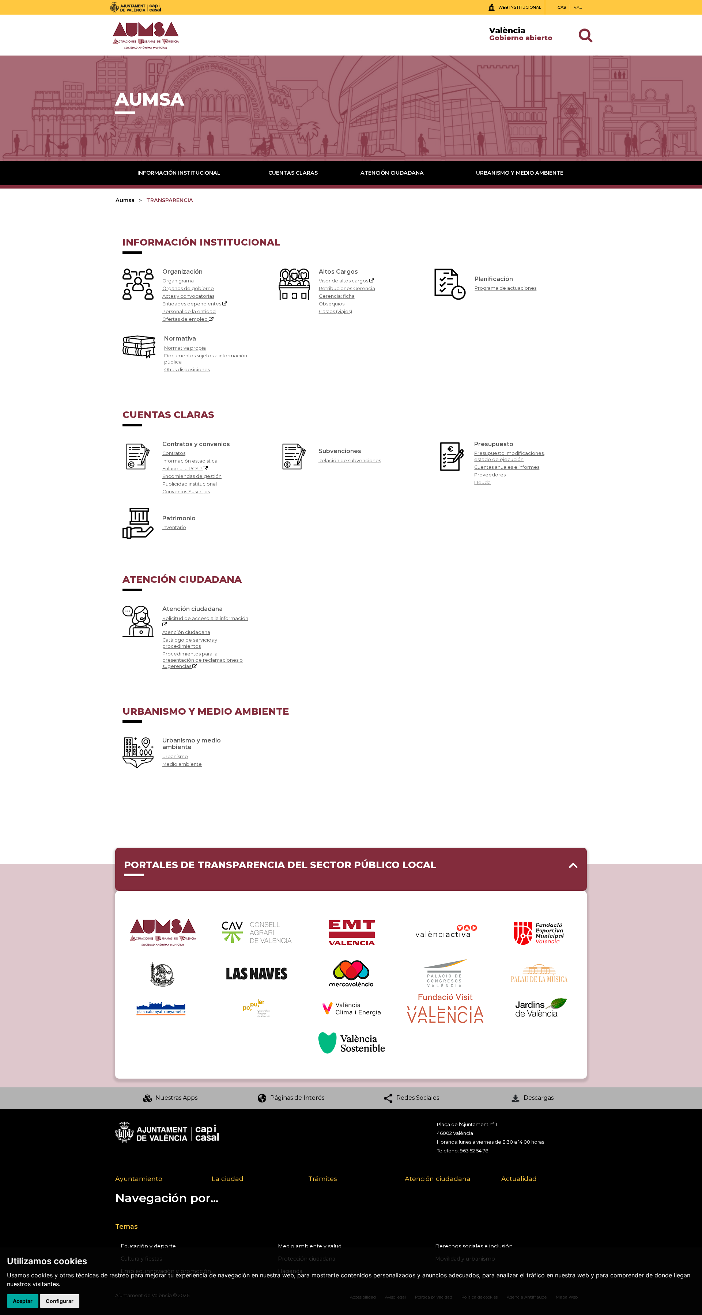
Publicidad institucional (189, 484)
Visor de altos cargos (344, 281)
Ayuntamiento (138, 1178)
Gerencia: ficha (337, 296)
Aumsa (125, 200)
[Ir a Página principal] (145, 34)
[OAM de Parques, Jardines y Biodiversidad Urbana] (539, 1007)
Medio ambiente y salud (309, 1246)
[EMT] (351, 931)
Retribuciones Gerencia (347, 288)
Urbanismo (175, 756)
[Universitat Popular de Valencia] (256, 1007)
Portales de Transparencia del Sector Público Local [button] (280, 864)
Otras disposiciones (187, 369)
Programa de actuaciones (505, 288)
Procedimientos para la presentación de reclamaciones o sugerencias (202, 660)
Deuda (482, 482)
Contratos (173, 453)
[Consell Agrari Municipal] (257, 931)
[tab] (351, 869)
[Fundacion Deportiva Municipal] (539, 931)
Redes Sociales (417, 1097)
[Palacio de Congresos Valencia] (445, 972)
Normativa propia (185, 348)
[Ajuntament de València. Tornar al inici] (135, 7)
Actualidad (519, 1178)
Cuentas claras (293, 173)
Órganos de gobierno (188, 288)
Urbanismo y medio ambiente (519, 173)
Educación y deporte (148, 1246)
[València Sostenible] (351, 1043)
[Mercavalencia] (351, 972)
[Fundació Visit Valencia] (445, 1007)
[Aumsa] (162, 931)
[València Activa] (445, 931)
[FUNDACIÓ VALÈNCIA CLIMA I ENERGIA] (351, 1007)
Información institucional (178, 173)
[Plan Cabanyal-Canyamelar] (162, 1007)
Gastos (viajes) (335, 311)
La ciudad (228, 1178)
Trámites (322, 1178)
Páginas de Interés (297, 1097)
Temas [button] (126, 1226)
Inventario (174, 527)
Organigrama (178, 281)
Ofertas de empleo (185, 319)
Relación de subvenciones (349, 460)
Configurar (59, 1301)
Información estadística (190, 461)
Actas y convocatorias (188, 296)
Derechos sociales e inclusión (474, 1246)
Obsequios (331, 304)
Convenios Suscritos (186, 491)
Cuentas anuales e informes (506, 467)
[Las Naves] (257, 972)
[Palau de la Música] (539, 972)
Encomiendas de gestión (192, 476)
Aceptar (23, 1301)
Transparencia (169, 200)
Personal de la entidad (189, 311)
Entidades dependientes (192, 304)
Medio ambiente (182, 764)
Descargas (539, 1097)
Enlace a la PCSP (182, 468)
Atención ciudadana (392, 173)
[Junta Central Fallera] (162, 972)
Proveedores (490, 475)
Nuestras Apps (176, 1097)
